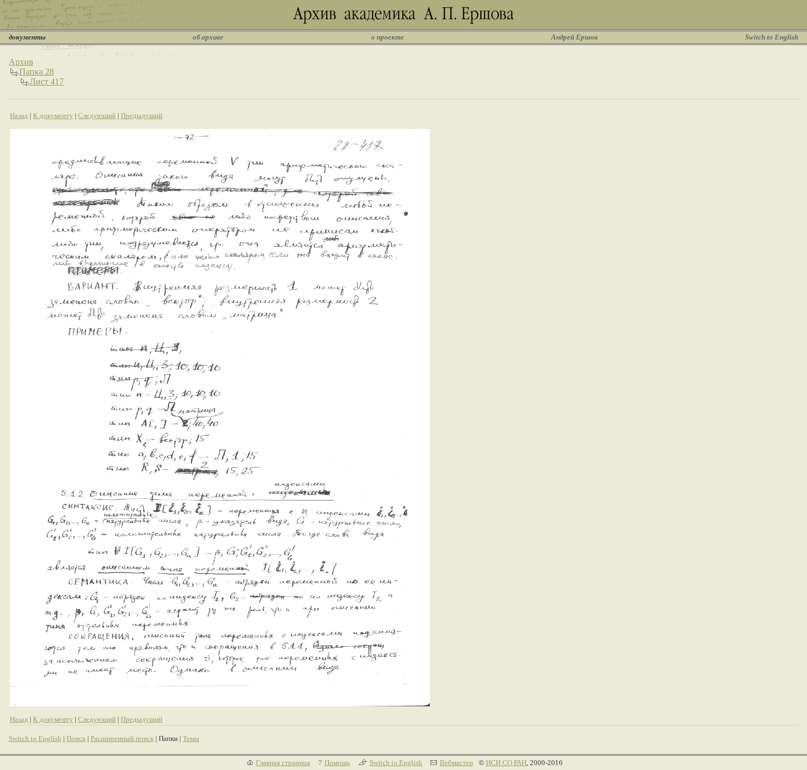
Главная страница (283, 762)
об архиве (208, 37)
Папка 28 (36, 71)
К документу (53, 115)
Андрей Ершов (574, 37)
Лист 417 (47, 81)
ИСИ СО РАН (506, 762)
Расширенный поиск (122, 738)
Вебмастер (456, 762)
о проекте (387, 37)
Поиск (76, 738)
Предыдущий (141, 115)
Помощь (337, 762)
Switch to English (771, 37)
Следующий (97, 115)
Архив (21, 61)
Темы (191, 738)
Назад (19, 115)
